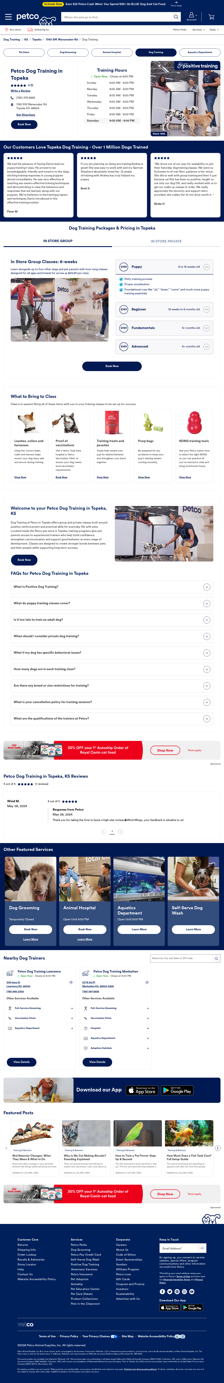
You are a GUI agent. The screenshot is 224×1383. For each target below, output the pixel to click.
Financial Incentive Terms (176, 1280)
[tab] (58, 241)
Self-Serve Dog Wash (85, 1259)
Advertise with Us (128, 1299)
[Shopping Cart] (211, 17)
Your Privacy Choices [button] (96, 1336)
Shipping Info (27, 1250)
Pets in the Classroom (85, 1304)
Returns (23, 1245)
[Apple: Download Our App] (169, 1307)
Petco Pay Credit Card (86, 1255)
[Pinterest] (177, 1292)
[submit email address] (201, 1248)
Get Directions (25, 115)
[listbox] (112, 811)
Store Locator (27, 1264)
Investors (122, 1289)
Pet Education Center (85, 1289)
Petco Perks (79, 1245)
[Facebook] (162, 1292)
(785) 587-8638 (90, 991)
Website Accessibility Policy (37, 1279)
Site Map (128, 1336)
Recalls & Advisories (31, 1259)
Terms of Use (183, 1277)
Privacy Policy (69, 1336)
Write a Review (20, 91)
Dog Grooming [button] (68, 52)
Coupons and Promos (130, 1284)
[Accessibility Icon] (180, 1336)
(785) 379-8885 (25, 98)
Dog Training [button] (156, 52)
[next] (120, 831)
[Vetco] (26, 1324)
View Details (21, 1062)
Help (21, 1269)
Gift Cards (123, 1279)
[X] (170, 1292)
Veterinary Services (84, 1269)
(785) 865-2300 (15, 991)
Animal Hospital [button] (112, 52)
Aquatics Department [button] (200, 52)
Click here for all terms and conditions (140, 1369)
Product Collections (84, 1299)
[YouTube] (192, 1292)
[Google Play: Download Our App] (192, 1307)
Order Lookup (27, 1255)
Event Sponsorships (129, 1259)
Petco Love (123, 1274)
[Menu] (8, 17)
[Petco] (35, 16)
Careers (121, 1245)
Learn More (30, 939)
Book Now (24, 124)
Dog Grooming (80, 1250)
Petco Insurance (82, 1274)
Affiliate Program (127, 1269)
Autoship (77, 1284)
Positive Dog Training (85, 1264)
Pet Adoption (80, 1279)
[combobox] (185, 958)
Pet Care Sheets (82, 1294)
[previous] (103, 831)
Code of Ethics (126, 1255)
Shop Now (20, 477)
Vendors (121, 1264)
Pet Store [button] (24, 52)
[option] (112, 811)
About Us (122, 1250)
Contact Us (25, 1274)
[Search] (176, 17)
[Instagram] (184, 1292)
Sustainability (125, 1294)
